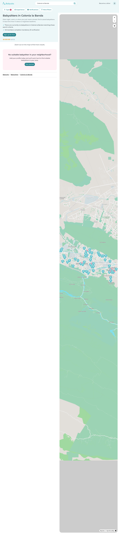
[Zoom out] (114, 21)
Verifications (33, 10)
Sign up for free (9, 35)
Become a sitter (104, 3)
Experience (20, 10)
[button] (83, 264)
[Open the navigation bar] (114, 3)
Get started (30, 64)
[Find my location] (114, 26)
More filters (47, 10)
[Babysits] (8, 3)
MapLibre (102, 530)
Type (8, 10)
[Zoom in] (114, 17)
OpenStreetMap (110, 530)
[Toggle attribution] (116, 531)
